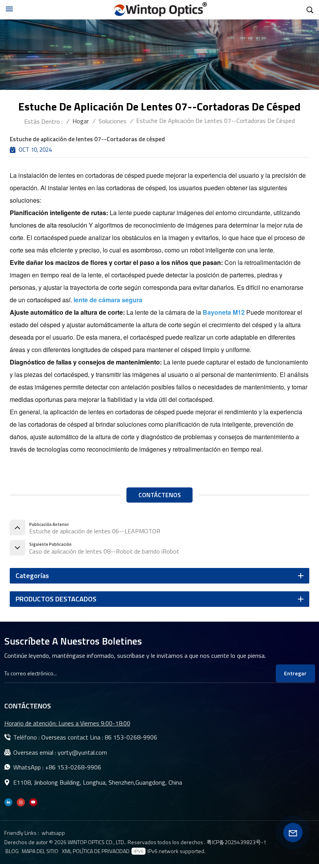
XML (67, 851)
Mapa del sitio (40, 851)
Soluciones (112, 121)
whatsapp (53, 833)
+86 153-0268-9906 (73, 767)
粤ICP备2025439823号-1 (236, 842)
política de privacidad (101, 851)
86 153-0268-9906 (131, 737)
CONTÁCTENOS (159, 494)
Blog (12, 851)
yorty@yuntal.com (82, 752)
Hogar (80, 121)
